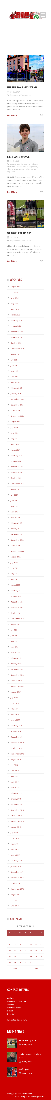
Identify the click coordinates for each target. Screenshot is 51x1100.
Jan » (36, 968)
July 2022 (14, 562)
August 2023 (16, 489)
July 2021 (14, 630)
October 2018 (16, 815)
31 (31, 962)
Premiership (26, 95)
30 (25, 962)
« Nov (15, 968)
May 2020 (14, 709)
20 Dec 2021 (15, 92)
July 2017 (14, 900)
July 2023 (14, 495)
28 (15, 962)
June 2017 (14, 906)
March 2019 (15, 787)
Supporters (15, 95)
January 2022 (16, 596)
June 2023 (14, 500)
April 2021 (14, 647)
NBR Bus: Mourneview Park (22, 87)
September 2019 (17, 754)
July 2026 (14, 292)
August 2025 (16, 354)
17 (31, 950)
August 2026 (16, 286)
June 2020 (14, 703)
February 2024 (16, 455)
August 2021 (16, 624)
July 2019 (14, 765)
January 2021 (16, 663)
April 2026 (14, 309)
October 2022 (16, 545)
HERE (25, 1020)
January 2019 (16, 799)
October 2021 (16, 613)
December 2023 (17, 467)
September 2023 (17, 483)
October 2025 (16, 343)
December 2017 (17, 872)
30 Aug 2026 (27, 1044)
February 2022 (16, 590)
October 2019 (16, 748)
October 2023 (16, 478)
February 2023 (16, 523)
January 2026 (16, 326)
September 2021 (17, 618)
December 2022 (17, 534)
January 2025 (16, 393)
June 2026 (14, 298)
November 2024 (17, 405)
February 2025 (16, 388)
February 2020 (16, 725)
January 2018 (16, 866)
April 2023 (14, 512)
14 (15, 950)
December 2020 (17, 669)
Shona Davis (12, 169)
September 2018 (17, 821)
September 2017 (17, 889)
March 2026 (15, 315)
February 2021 (16, 658)
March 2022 (15, 585)
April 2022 (14, 579)
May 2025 (14, 371)
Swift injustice (25, 1069)
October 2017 (16, 883)
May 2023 (14, 506)
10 (31, 944)
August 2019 (16, 759)
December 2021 (17, 602)
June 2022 (14, 568)
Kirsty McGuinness (15, 166)
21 (15, 956)
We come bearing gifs (19, 233)
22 (20, 956)
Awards (20, 164)
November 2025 (17, 337)
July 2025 (14, 360)
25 (36, 956)
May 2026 (14, 303)
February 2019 (16, 793)
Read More (12, 115)
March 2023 (15, 517)
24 (31, 956)
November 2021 (17, 607)
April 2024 (14, 444)
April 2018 (14, 849)
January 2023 (16, 528)
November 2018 (17, 810)
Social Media (26, 240)
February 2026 (16, 320)
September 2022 (17, 551)
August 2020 (16, 692)
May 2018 (14, 844)
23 (25, 956)
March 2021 (15, 652)
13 (10, 950)
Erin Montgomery (30, 166)
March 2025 (15, 382)
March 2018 (15, 855)
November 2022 (17, 540)
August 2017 (16, 894)
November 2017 (17, 877)
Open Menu (43, 15)
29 (20, 962)
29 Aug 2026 (27, 1073)
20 (10, 956)
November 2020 (17, 675)
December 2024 (17, 399)
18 (36, 950)
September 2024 (17, 416)
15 (20, 950)
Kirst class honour (18, 156)
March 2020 (15, 720)
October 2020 (16, 680)
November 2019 (17, 742)
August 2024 (16, 421)
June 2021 (14, 635)
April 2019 (14, 782)
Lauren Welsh (24, 169)
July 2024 (14, 427)
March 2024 (15, 450)
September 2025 (17, 348)
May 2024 (14, 438)
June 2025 (14, 365)
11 (36, 944)
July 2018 (14, 832)
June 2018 (14, 838)
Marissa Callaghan (31, 164)
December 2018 (17, 804)
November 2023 (17, 472)
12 (41, 944)
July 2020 (14, 697)
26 (41, 956)
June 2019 (14, 770)
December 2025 (17, 331)
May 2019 (14, 776)
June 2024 (14, 433)
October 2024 (16, 410)
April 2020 (14, 714)
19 (41, 950)
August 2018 (16, 827)
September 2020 (17, 686)
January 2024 (16, 461)
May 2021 (14, 641)
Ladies (13, 164)
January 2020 (16, 731)
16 (25, 950)
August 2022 (16, 557)
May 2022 (14, 573)
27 (10, 962)
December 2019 (17, 737)
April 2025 (14, 376)
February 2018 (16, 860)
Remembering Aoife (27, 1040)
